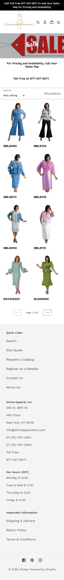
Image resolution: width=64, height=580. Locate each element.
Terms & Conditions (21, 539)
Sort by (7, 90)
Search (11, 341)
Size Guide (14, 350)
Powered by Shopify (43, 569)
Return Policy (16, 530)
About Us (13, 387)
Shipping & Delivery (20, 521)
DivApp (24, 569)
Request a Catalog (20, 359)
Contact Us (14, 378)
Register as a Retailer (22, 369)
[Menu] (58, 22)
